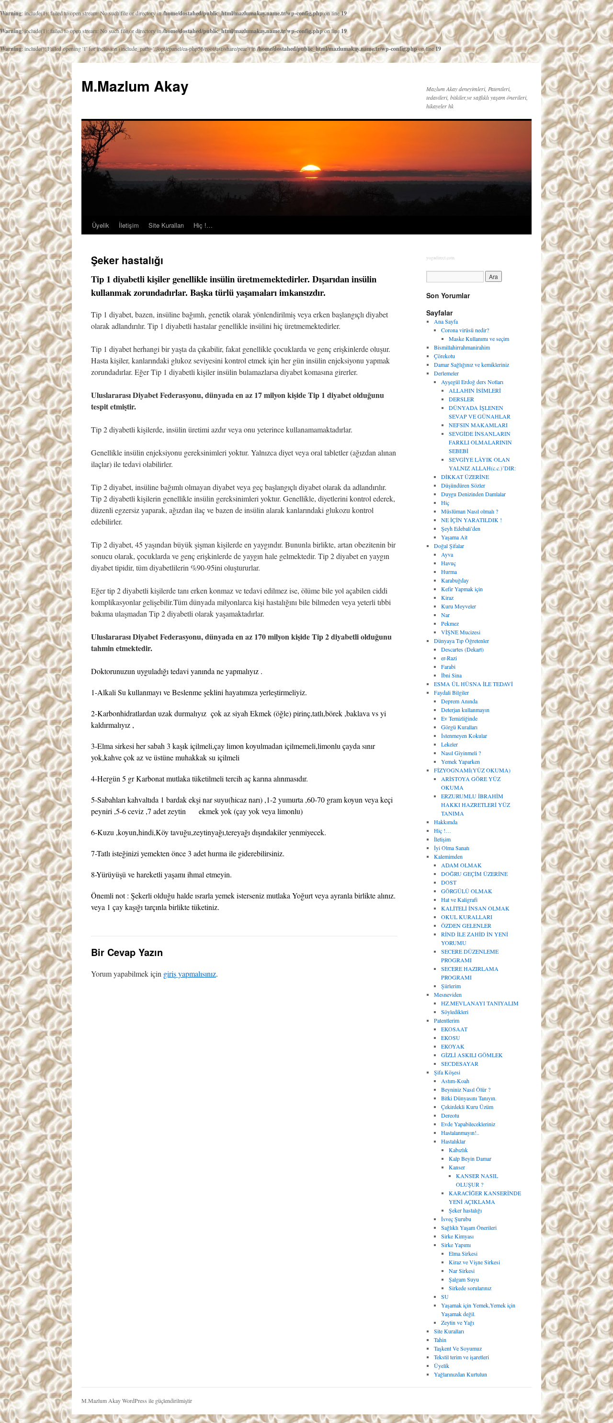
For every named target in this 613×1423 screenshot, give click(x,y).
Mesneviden (448, 994)
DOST (448, 882)
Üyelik (100, 225)
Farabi (448, 666)
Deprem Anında (459, 701)
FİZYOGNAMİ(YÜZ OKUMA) (472, 770)
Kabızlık (458, 1150)
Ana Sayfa (446, 321)
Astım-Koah (455, 1081)
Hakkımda (445, 822)
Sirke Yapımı (456, 1244)
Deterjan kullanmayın (465, 709)
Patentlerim (446, 1020)
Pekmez (450, 623)
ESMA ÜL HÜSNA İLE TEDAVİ (473, 684)
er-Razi (449, 658)
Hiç (445, 502)
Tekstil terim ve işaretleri (461, 1357)
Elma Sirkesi (463, 1253)
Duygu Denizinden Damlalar (473, 494)
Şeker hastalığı (465, 1210)
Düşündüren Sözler (463, 485)
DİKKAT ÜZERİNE (465, 476)
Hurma (449, 571)
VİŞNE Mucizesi (460, 632)
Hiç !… (203, 225)
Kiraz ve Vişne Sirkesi (474, 1262)
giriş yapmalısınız (189, 973)
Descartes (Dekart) (462, 649)
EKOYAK (453, 1046)
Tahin (440, 1339)
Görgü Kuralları (459, 727)
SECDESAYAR (459, 1063)
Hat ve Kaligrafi (459, 899)
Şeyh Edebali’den (460, 528)
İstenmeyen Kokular (464, 735)
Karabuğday (455, 580)
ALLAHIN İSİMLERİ (475, 390)
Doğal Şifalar (449, 545)
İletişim (129, 225)
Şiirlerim (451, 986)
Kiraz (447, 597)
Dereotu (450, 1115)
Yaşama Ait (454, 537)
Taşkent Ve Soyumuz (458, 1348)
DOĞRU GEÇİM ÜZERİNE (474, 873)
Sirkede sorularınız (470, 1288)
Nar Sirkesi (462, 1270)
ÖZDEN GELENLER (466, 925)
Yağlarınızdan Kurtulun (460, 1374)
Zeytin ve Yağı (457, 1322)
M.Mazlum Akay (135, 85)
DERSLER (461, 399)
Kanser (457, 1167)
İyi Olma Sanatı (451, 847)
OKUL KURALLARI (466, 917)
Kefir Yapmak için (462, 589)
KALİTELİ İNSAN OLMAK (475, 908)
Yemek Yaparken (460, 761)
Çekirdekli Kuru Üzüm (467, 1106)
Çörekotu (444, 356)
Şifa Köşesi (447, 1072)
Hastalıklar (453, 1141)
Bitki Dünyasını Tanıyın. (469, 1098)
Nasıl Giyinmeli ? (461, 753)
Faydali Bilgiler (451, 692)
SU (445, 1296)
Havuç (448, 563)
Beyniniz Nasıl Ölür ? (465, 1089)
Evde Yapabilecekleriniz (468, 1124)
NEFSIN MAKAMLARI (478, 425)
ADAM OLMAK (461, 865)
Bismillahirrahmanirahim (462, 347)
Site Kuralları (166, 225)
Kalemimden (448, 856)
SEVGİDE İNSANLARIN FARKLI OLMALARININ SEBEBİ (480, 442)
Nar (445, 614)
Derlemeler (446, 373)
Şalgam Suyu (464, 1279)
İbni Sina (451, 675)
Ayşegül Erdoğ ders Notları (472, 381)
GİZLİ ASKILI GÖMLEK (472, 1055)
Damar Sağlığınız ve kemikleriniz (471, 364)
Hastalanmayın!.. (460, 1132)
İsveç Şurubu (456, 1219)
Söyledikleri (454, 1011)
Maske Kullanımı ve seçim (479, 338)
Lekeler (449, 744)
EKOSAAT (454, 1029)
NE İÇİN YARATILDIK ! (471, 520)
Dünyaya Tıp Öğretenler (461, 640)
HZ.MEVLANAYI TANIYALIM (480, 1003)
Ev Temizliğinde (459, 718)
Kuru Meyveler (458, 606)
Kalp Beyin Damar (470, 1158)
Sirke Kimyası (457, 1236)
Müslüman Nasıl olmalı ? (469, 511)
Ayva (447, 554)
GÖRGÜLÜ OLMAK (466, 891)
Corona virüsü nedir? (465, 330)
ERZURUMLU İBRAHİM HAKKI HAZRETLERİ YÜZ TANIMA (475, 804)
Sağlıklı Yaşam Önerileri (469, 1227)
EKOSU (450, 1037)
